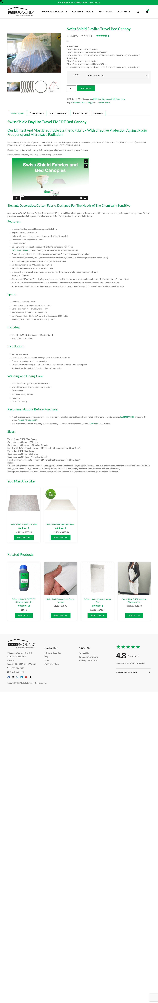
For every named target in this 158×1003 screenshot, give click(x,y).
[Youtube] (26, 677)
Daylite (76, 75)
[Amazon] (30, 677)
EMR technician (127, 417)
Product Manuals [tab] (59, 113)
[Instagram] (17, 677)
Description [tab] (18, 113)
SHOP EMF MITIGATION (53, 12)
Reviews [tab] (99, 113)
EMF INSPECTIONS (81, 12)
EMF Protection (118, 99)
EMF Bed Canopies (101, 99)
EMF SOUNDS (105, 12)
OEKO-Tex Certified (21, 250)
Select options (23, 537)
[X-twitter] (13, 677)
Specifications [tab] (37, 113)
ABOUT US (122, 12)
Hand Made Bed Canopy (81, 103)
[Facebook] (8, 677)
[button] (57, 54)
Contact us (93, 424)
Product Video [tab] (80, 113)
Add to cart (86, 88)
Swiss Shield (104, 103)
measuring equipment (27, 420)
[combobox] (137, 12)
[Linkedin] (21, 677)
